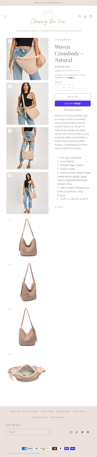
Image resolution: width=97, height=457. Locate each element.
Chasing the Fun (18, 453)
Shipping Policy (63, 411)
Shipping (58, 70)
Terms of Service (39, 417)
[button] (5, 16)
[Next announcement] (92, 3)
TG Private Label (57, 417)
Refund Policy (47, 411)
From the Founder (30, 411)
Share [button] (60, 207)
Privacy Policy (79, 411)
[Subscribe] (49, 432)
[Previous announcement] (5, 3)
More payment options (72, 109)
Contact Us (15, 411)
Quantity (58, 82)
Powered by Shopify (32, 453)
